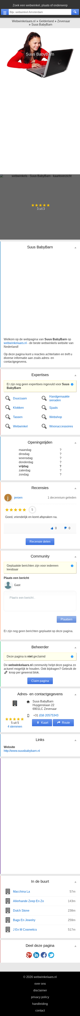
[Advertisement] (40, 127)
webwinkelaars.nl (15, 343)
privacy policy (40, 997)
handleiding (40, 1003)
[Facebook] (44, 955)
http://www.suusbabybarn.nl (22, 750)
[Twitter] (51, 955)
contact (40, 1010)
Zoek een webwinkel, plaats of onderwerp (40, 5)
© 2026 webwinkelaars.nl (40, 977)
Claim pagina (40, 680)
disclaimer (40, 990)
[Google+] (29, 955)
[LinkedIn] (36, 955)
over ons (40, 983)
